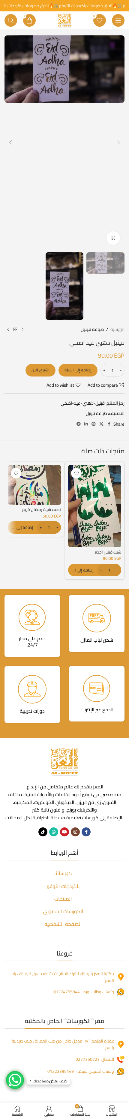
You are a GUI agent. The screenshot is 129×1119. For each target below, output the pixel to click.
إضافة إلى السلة (78, 370)
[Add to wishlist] (76, 473)
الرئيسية (117, 329)
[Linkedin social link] (86, 424)
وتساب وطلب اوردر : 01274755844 (83, 992)
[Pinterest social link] (94, 424)
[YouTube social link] (64, 831)
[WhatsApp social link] (53, 831)
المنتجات (63, 899)
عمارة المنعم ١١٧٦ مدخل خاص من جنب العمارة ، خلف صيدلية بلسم (63, 1044)
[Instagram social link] (75, 831)
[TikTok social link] (42, 831)
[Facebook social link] (108, 424)
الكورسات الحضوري (63, 911)
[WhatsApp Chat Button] (15, 1080)
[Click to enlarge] (113, 238)
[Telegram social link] (78, 424)
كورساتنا (63, 873)
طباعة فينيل (92, 329)
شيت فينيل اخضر (108, 552)
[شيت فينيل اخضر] (94, 506)
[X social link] (101, 424)
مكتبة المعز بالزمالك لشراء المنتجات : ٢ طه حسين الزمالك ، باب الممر (62, 977)
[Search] (11, 20)
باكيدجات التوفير (63, 886)
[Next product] (8, 329)
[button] (118, 142)
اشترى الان (41, 370)
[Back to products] (15, 329)
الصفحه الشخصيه (63, 924)
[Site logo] (64, 20)
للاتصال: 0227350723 (95, 1059)
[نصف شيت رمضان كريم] (34, 485)
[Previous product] (22, 329)
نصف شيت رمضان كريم (41, 509)
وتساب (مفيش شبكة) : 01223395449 (80, 1071)
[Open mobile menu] (118, 20)
